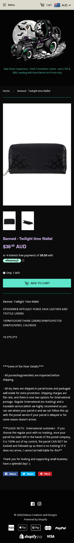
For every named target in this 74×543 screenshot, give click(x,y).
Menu (11, 5)
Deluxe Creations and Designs (40, 514)
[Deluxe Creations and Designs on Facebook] (33, 504)
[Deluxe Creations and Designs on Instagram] (39, 504)
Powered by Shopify (35, 519)
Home (6, 90)
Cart (49, 5)
